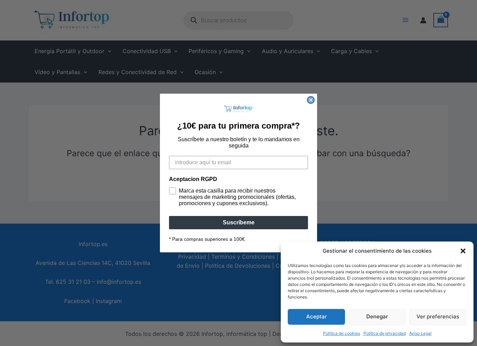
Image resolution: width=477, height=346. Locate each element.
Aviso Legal (420, 333)
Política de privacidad (385, 333)
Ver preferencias (438, 316)
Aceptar (316, 316)
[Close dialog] (310, 99)
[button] (463, 250)
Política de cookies (341, 333)
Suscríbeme (239, 222)
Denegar (377, 316)
